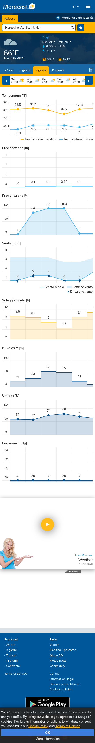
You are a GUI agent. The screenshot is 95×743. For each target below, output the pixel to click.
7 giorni (41, 70)
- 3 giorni (10, 650)
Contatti (55, 673)
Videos (54, 644)
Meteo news (58, 660)
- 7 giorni (10, 655)
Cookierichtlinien (61, 689)
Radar (54, 639)
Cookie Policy (38, 725)
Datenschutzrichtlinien (65, 684)
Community (57, 666)
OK (47, 732)
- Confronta (12, 666)
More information (47, 738)
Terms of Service (67, 725)
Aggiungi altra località (75, 17)
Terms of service (15, 673)
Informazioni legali (62, 679)
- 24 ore (9, 644)
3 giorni (24, 70)
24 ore (9, 70)
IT (75, 7)
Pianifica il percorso (63, 650)
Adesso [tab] (10, 18)
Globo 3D (56, 655)
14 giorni (58, 70)
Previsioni (11, 639)
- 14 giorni (11, 660)
